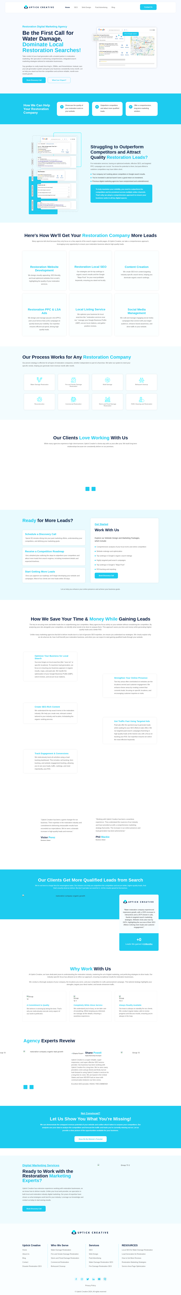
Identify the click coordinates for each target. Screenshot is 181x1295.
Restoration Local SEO (90, 266)
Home (67, 7)
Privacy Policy (90, 1285)
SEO (76, 7)
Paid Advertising (101, 7)
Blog (113, 7)
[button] (87, 489)
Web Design (86, 7)
